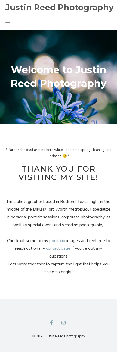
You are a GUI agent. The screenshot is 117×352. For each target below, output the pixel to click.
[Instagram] (64, 323)
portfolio (57, 241)
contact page (58, 248)
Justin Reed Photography (59, 7)
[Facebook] (51, 323)
